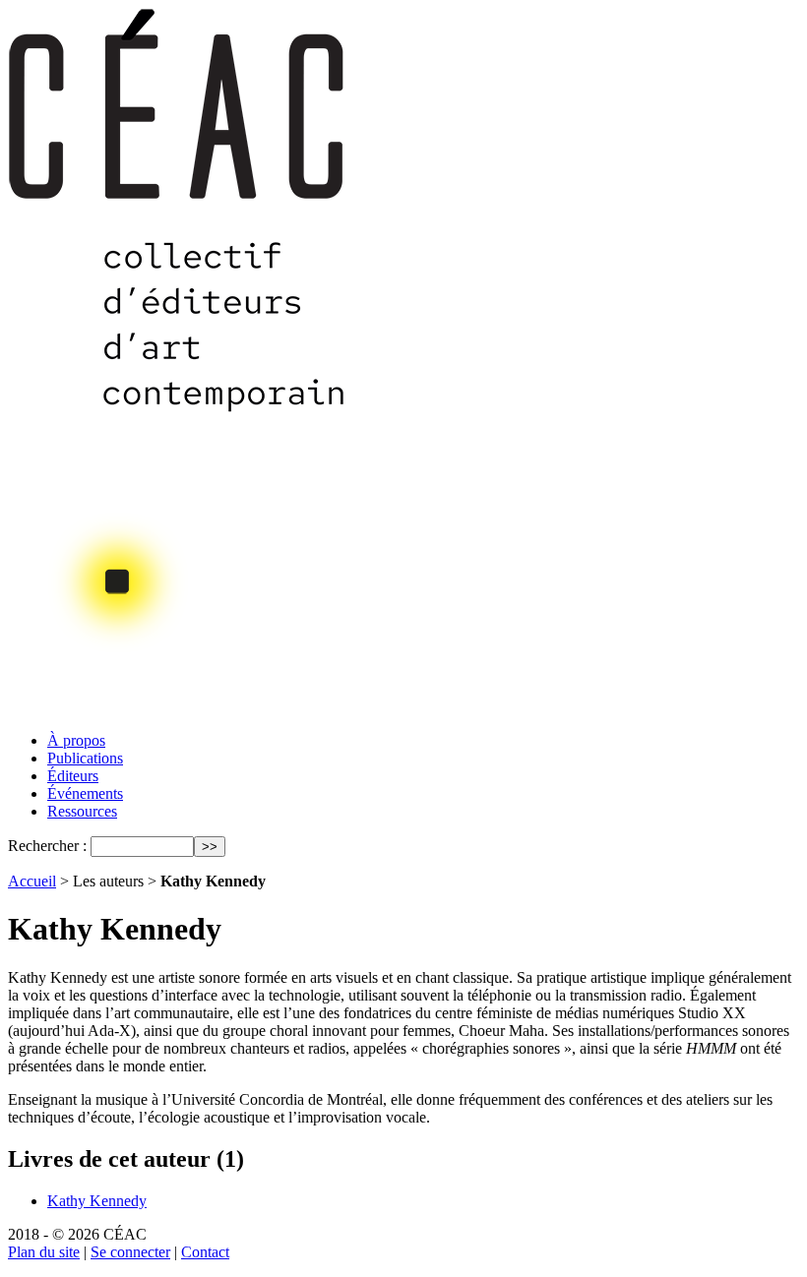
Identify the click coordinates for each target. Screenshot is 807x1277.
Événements (85, 793)
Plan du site (44, 1252)
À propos (76, 740)
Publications (85, 758)
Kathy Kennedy (97, 1200)
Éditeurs (72, 775)
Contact (205, 1252)
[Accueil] (178, 710)
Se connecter (130, 1252)
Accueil (32, 881)
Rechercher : (47, 845)
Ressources (82, 811)
